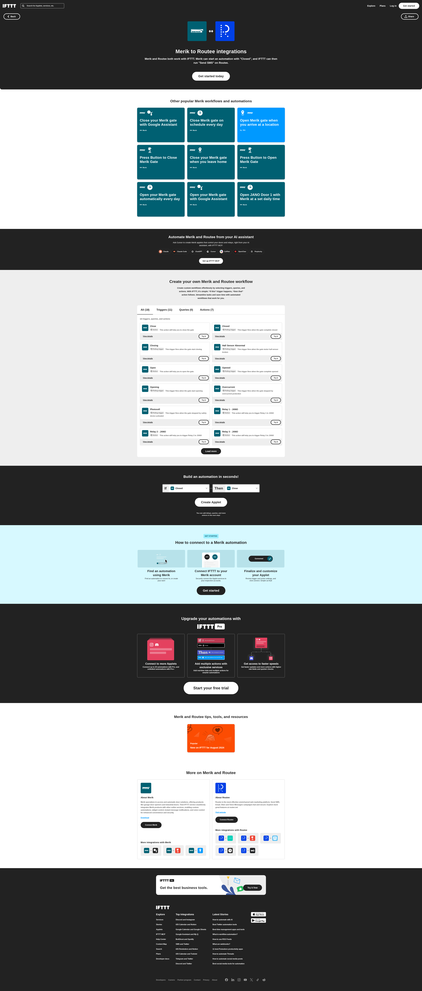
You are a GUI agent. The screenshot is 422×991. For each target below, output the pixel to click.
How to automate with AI (223, 920)
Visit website (220, 812)
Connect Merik (151, 825)
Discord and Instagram (185, 920)
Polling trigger (230, 330)
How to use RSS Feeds (222, 939)
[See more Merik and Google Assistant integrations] (151, 850)
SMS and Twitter (182, 944)
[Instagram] (239, 980)
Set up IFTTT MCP (211, 261)
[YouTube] (245, 980)
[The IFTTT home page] (9, 6)
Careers (171, 980)
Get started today (211, 76)
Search (159, 949)
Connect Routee (226, 820)
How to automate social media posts (228, 959)
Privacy (206, 980)
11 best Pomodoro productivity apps (228, 949)
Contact (197, 980)
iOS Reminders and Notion (187, 949)
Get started (409, 6)
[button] (211, 590)
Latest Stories (220, 914)
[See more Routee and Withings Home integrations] (270, 838)
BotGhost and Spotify (185, 939)
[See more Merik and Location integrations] (196, 850)
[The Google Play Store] (258, 921)
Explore (371, 6)
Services (159, 920)
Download (145, 818)
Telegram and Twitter (184, 959)
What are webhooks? (221, 944)
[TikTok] (258, 980)
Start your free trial (211, 688)
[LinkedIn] (233, 980)
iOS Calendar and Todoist (186, 954)
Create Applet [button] (211, 502)
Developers (161, 980)
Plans (383, 6)
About (214, 980)
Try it (204, 336)
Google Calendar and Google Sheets (191, 929)
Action (155, 330)
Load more (211, 451)
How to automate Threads (223, 954)
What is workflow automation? (225, 934)
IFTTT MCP (160, 934)
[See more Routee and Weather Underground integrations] (248, 850)
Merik (182, 51)
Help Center (161, 939)
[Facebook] (226, 980)
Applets (159, 929)
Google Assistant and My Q (187, 934)
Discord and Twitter (184, 964)
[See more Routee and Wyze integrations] (225, 838)
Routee (206, 51)
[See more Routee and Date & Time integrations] (225, 850)
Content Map (161, 944)
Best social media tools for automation (229, 964)
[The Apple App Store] (258, 914)
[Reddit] (264, 980)
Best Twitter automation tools (225, 924)
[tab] (145, 310)
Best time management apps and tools (229, 929)
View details (148, 336)
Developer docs (162, 959)
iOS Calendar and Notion (186, 924)
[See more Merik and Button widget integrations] (173, 850)
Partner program (184, 980)
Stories (159, 924)
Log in (393, 6)
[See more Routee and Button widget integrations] (248, 838)
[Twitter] (251, 980)
